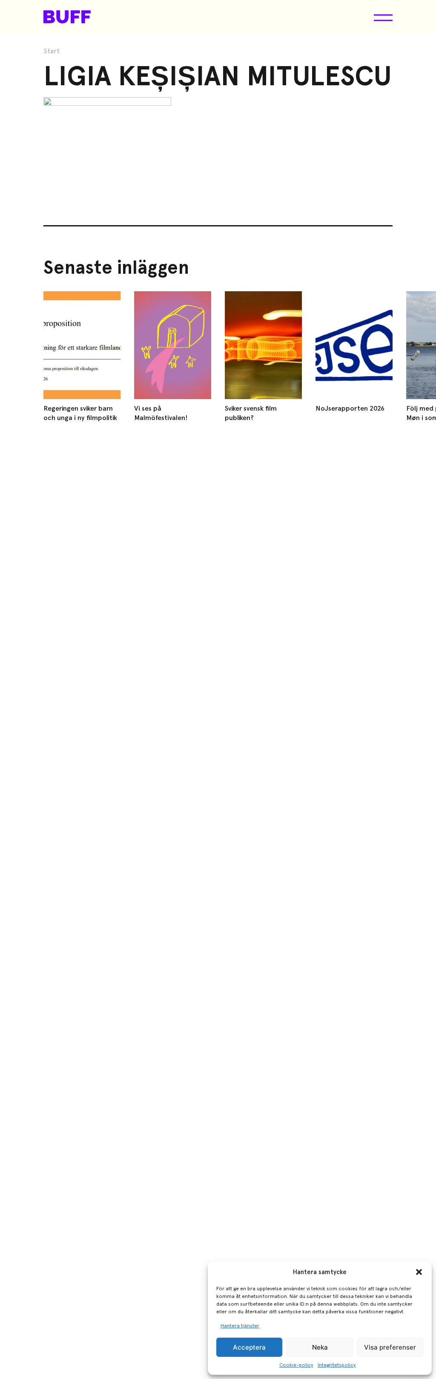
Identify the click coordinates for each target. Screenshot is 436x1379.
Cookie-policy (296, 1365)
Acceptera (249, 1347)
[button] (419, 1272)
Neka (320, 1347)
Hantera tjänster (240, 1326)
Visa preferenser (390, 1347)
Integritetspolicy (337, 1365)
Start (51, 51)
